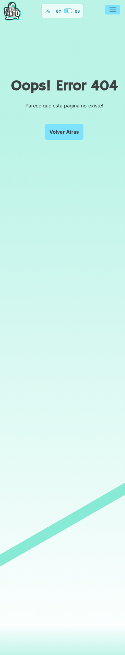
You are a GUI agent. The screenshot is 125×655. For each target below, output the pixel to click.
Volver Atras (64, 132)
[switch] (68, 10)
